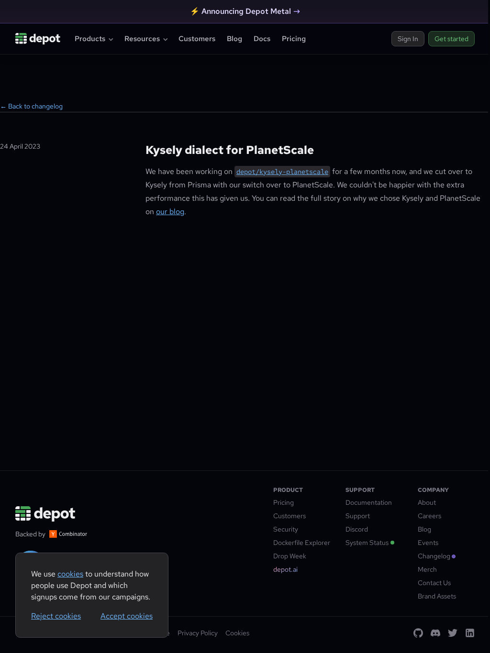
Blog (234, 39)
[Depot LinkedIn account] (470, 633)
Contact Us (434, 582)
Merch (427, 569)
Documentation (368, 502)
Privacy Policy (198, 633)
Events (428, 542)
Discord (356, 529)
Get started (451, 38)
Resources (142, 39)
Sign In (408, 38)
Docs (262, 39)
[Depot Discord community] (435, 633)
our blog (170, 212)
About (427, 502)
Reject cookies (56, 616)
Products (90, 39)
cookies (70, 574)
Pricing (294, 39)
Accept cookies (126, 616)
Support (357, 516)
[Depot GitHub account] (418, 633)
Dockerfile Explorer (301, 542)
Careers (429, 516)
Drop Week (289, 556)
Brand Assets (437, 596)
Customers (196, 39)
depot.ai (285, 569)
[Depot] (46, 514)
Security (285, 529)
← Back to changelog (31, 106)
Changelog (434, 556)
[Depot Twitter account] (452, 633)
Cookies (237, 633)
